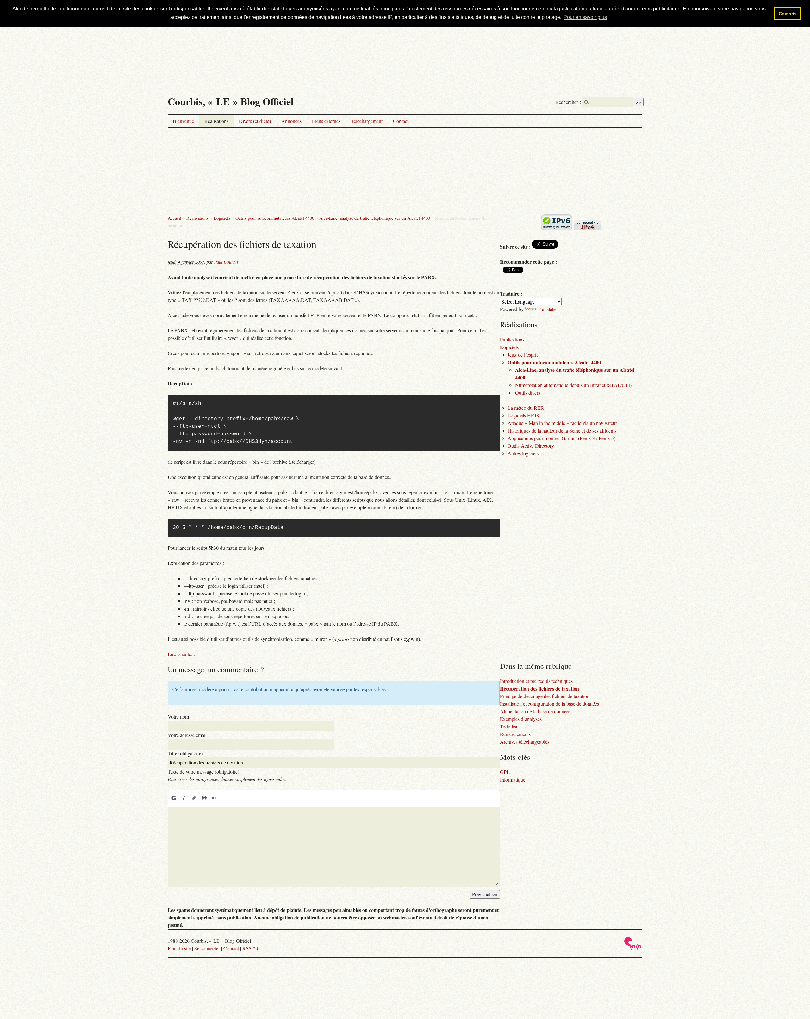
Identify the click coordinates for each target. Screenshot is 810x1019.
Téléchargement (367, 121)
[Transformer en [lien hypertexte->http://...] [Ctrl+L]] (194, 798)
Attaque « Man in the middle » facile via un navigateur (562, 423)
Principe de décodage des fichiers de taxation (544, 696)
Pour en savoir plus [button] (585, 17)
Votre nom (178, 716)
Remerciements (515, 734)
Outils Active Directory (531, 445)
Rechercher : (568, 102)
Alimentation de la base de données (535, 711)
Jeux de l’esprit (523, 354)
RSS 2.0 (250, 948)
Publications (512, 339)
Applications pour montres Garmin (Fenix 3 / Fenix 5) (561, 438)
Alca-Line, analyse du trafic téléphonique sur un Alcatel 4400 (374, 218)
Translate (547, 309)
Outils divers (527, 392)
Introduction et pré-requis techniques (536, 681)
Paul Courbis (226, 262)
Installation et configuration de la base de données (549, 703)
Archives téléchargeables (524, 741)
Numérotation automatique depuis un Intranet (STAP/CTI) (573, 385)
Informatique (512, 779)
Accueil (174, 218)
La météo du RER (526, 407)
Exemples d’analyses (521, 718)
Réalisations (216, 121)
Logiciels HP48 (523, 415)
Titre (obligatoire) (185, 753)
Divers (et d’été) (255, 121)
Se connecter (207, 948)
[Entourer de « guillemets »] (214, 798)
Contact (400, 121)
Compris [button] (788, 13)
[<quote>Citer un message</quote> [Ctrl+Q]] (204, 798)
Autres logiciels (523, 453)
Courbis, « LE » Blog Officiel (231, 101)
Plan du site (179, 948)
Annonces (291, 121)
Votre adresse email (187, 735)
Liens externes (326, 121)
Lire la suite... (181, 654)
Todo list (508, 726)
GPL (505, 772)
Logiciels (222, 218)
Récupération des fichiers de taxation (539, 688)
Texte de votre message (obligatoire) (203, 771)
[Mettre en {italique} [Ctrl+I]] (184, 798)
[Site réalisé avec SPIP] (632, 948)
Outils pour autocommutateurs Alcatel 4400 (274, 218)
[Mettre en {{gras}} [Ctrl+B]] (173, 798)
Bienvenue (183, 121)
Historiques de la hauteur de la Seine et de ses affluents (562, 430)
